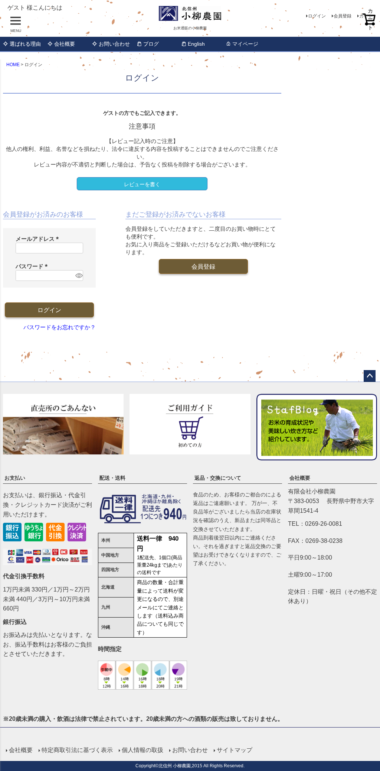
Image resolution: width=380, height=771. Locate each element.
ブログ (151, 44)
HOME (13, 64)
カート (366, 16)
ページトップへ (370, 376)
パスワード (33, 266)
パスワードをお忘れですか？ (59, 327)
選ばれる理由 (25, 44)
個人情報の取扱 (142, 750)
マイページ (245, 44)
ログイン (317, 16)
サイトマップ (234, 750)
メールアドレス (39, 239)
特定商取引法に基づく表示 (77, 750)
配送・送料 (112, 478)
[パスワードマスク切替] (78, 276)
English (196, 44)
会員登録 (342, 16)
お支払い (14, 478)
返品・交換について (217, 478)
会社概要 (64, 44)
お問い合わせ (114, 44)
